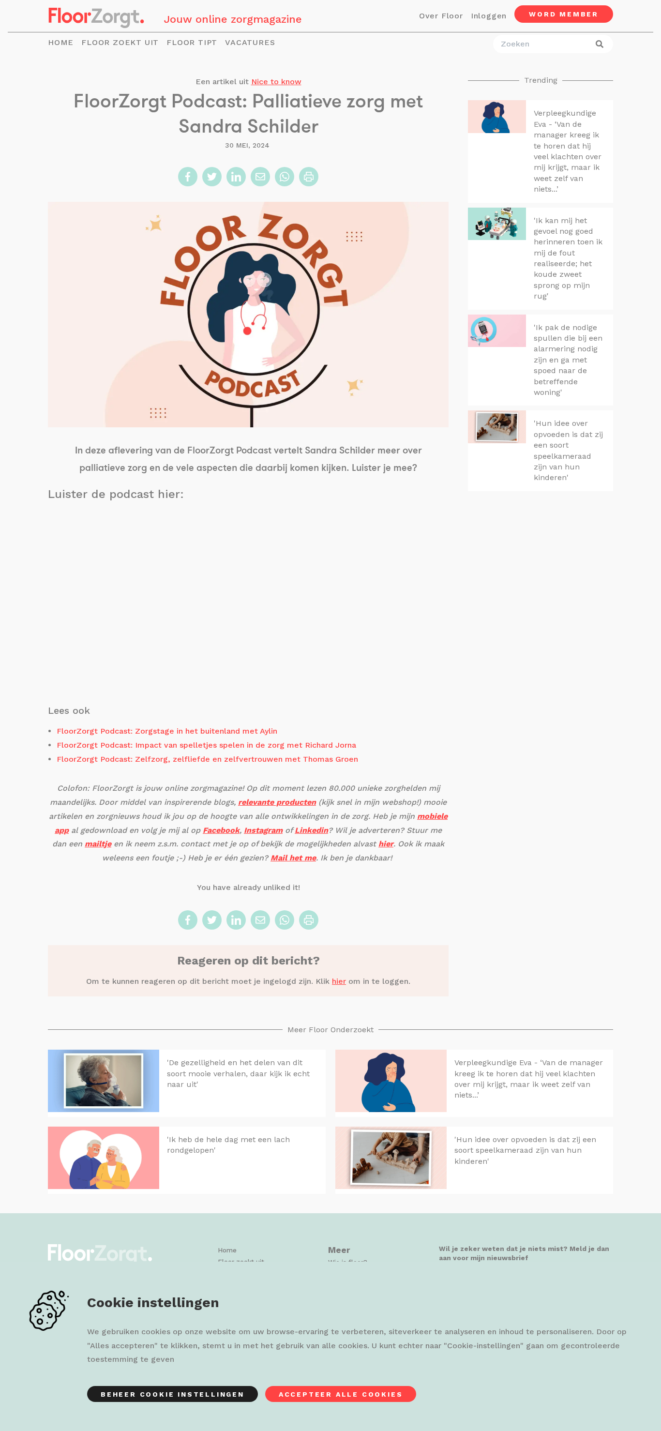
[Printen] (308, 176)
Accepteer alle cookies (341, 1394)
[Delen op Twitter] (212, 176)
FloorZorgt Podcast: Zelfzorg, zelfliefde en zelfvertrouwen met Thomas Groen (207, 759)
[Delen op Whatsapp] (284, 176)
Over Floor (441, 15)
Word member (564, 14)
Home (61, 42)
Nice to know (276, 81)
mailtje (98, 843)
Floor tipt (191, 42)
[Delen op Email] (260, 176)
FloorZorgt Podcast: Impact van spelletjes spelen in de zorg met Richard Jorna (206, 745)
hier (339, 981)
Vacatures (250, 42)
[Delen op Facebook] (187, 176)
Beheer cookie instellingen (172, 1394)
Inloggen (489, 15)
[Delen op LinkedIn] (236, 176)
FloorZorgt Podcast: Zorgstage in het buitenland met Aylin (167, 731)
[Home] (96, 16)
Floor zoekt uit (120, 42)
